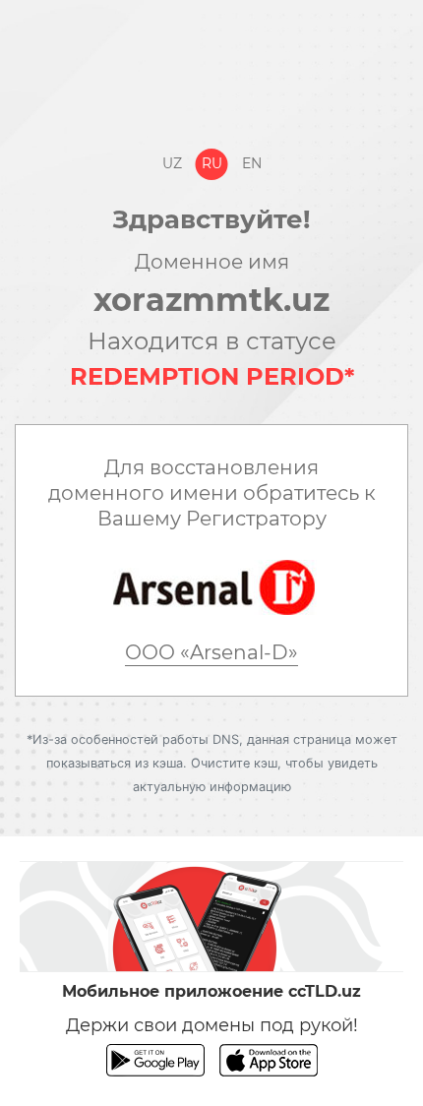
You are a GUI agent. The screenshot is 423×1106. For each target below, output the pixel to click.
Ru (212, 163)
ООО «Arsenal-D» (211, 652)
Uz (172, 163)
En (252, 163)
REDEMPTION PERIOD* (212, 376)
